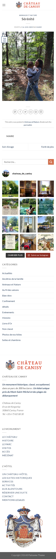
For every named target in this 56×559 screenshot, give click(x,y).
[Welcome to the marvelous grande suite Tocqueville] (46, 189)
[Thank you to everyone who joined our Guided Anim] (46, 206)
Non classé (7, 328)
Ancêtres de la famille (12, 278)
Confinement (8, 301)
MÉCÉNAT (7, 455)
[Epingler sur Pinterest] (35, 111)
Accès (6, 451)
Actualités (7, 273)
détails (5, 306)
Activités (8, 485)
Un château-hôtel (15, 474)
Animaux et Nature (28, 15)
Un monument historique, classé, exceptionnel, (26, 384)
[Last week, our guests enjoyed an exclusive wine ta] (28, 242)
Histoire (6, 317)
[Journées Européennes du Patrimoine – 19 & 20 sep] (10, 206)
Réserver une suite (14, 492)
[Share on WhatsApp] (15, 111)
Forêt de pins (47, 146)
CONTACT (8, 496)
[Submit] (51, 162)
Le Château (9, 436)
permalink (28, 125)
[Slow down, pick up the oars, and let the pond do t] (10, 189)
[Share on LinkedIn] (41, 111)
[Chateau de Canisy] (28, 5)
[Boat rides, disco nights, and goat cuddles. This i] (10, 224)
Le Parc (7, 444)
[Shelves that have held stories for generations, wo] (28, 189)
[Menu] (4, 5)
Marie (39, 27)
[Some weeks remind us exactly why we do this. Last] (46, 224)
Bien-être (6, 295)
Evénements (8, 312)
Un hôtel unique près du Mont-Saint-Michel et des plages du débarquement (25, 392)
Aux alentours (12, 488)
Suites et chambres (11, 340)
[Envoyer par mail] (30, 111)
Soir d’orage (8, 146)
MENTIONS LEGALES (13, 500)
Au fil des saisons (10, 290)
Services (7, 481)
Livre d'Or (7, 323)
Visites (6, 448)
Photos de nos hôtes (12, 334)
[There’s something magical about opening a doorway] (28, 224)
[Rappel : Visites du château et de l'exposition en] (10, 242)
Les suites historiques (17, 477)
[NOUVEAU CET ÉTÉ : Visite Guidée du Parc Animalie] (46, 242)
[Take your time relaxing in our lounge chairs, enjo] (28, 206)
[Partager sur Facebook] (20, 111)
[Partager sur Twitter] (25, 111)
